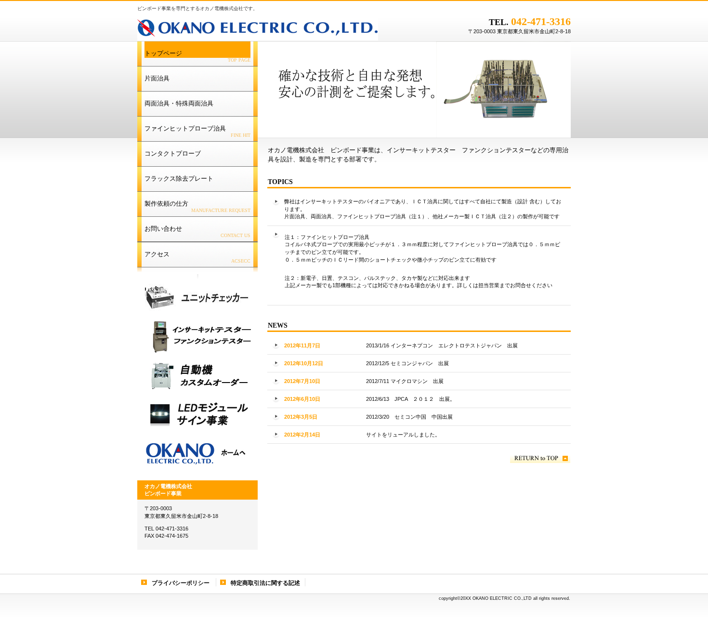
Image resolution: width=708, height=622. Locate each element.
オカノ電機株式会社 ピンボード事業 (257, 26)
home (195, 453)
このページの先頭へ (540, 458)
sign (195, 414)
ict (195, 336)
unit (195, 297)
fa (195, 375)
